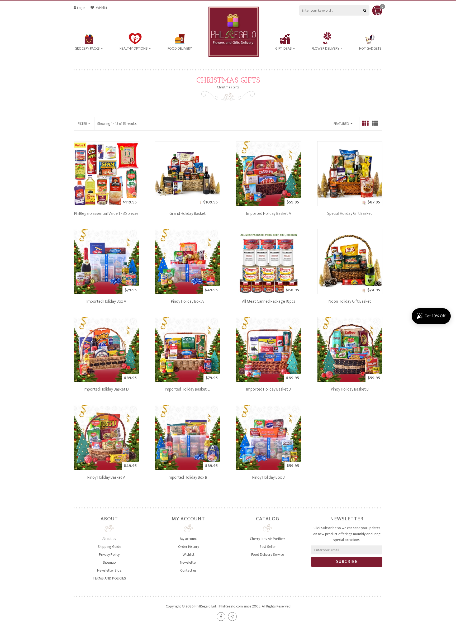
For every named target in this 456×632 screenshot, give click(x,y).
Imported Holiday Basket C (187, 389)
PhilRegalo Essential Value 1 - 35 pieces (106, 213)
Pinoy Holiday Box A (187, 301)
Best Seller (268, 547)
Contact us (188, 570)
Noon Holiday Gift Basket (350, 301)
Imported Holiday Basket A (268, 213)
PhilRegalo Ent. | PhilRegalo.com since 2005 (227, 606)
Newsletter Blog (109, 570)
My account (188, 539)
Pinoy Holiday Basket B (350, 389)
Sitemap (109, 562)
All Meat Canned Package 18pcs (268, 301)
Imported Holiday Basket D (106, 389)
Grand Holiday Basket (187, 213)
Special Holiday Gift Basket (349, 213)
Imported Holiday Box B (187, 477)
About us (109, 539)
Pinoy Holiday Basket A (106, 477)
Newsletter (188, 562)
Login (81, 8)
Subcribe (347, 561)
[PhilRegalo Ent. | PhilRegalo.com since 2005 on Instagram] (232, 616)
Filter (83, 124)
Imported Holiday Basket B (268, 389)
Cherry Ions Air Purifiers (268, 539)
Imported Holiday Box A (106, 301)
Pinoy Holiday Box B (268, 477)
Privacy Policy (109, 555)
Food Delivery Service (267, 555)
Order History (188, 547)
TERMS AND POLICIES (109, 578)
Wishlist (101, 8)
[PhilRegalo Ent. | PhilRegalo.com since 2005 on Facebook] (221, 616)
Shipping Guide (109, 547)
